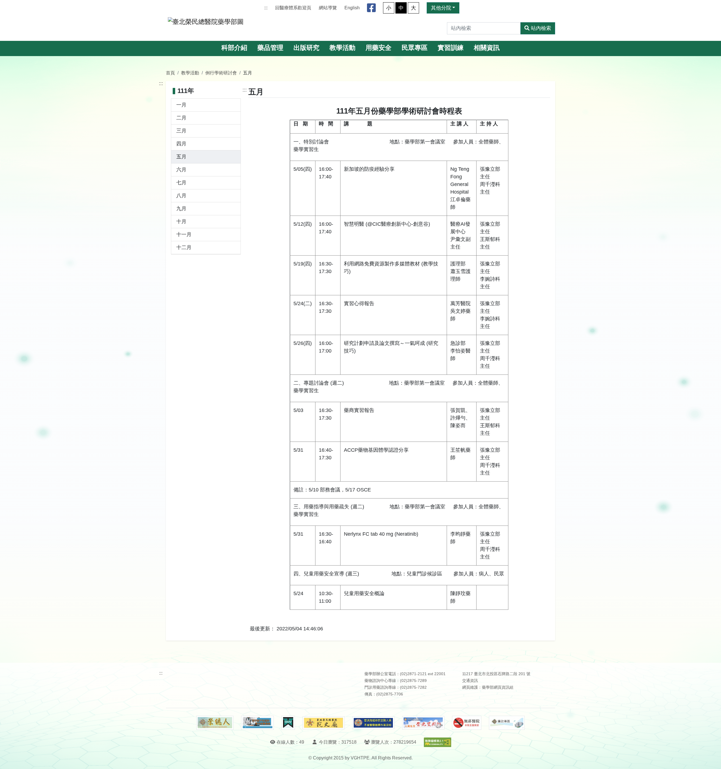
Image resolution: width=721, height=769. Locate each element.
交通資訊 (470, 681)
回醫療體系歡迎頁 (293, 7)
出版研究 (306, 47)
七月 (181, 182)
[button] (711, 759)
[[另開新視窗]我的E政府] (288, 723)
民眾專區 (415, 47)
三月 (181, 131)
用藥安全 (378, 47)
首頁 (170, 72)
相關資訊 (487, 47)
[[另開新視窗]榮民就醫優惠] (257, 723)
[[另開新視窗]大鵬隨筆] (423, 723)
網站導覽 (328, 7)
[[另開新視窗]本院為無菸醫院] (466, 723)
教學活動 (342, 47)
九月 (181, 208)
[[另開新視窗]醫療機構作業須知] (373, 722)
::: (266, 7)
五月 (181, 156)
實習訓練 (451, 47)
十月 (181, 221)
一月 (181, 105)
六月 (181, 169)
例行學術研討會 (221, 72)
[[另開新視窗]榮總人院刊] (214, 723)
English (352, 7)
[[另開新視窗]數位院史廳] (323, 723)
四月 (181, 144)
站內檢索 (541, 28)
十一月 (184, 234)
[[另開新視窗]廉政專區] (507, 723)
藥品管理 (270, 47)
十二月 (184, 247)
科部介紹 (234, 47)
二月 (181, 118)
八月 (181, 195)
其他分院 (441, 8)
